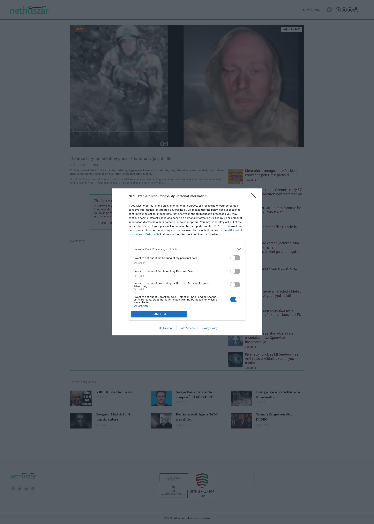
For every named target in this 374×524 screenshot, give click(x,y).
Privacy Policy (209, 327)
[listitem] (187, 249)
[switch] (235, 257)
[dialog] (187, 262)
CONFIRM (159, 314)
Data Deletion (165, 327)
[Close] (254, 196)
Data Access (187, 327)
